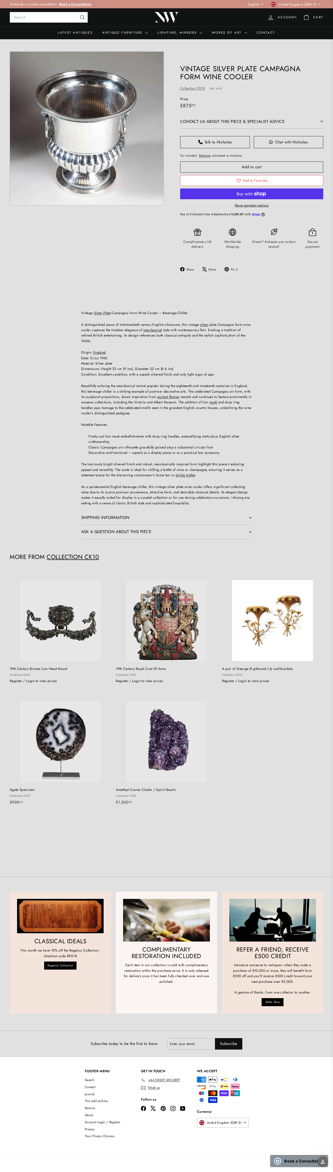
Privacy (90, 1129)
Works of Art (227, 32)
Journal (89, 1094)
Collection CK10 (192, 88)
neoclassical (152, 330)
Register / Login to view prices (33, 680)
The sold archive (96, 1101)
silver (204, 324)
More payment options (252, 205)
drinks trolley (185, 475)
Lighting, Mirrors (177, 32)
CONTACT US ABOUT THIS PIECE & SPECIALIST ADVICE (232, 121)
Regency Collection (60, 965)
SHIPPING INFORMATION (105, 517)
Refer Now (273, 1002)
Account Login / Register (102, 1122)
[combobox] (49, 17)
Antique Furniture (123, 32)
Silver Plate (102, 312)
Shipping (205, 155)
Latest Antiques (75, 32)
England (99, 352)
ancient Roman (168, 396)
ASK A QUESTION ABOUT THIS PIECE (116, 532)
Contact (266, 32)
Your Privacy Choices (99, 1136)
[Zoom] (87, 128)
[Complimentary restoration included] (166, 920)
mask (213, 402)
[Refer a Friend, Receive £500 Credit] (272, 920)
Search (89, 1080)
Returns (90, 1108)
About (89, 1115)
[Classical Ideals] (60, 916)
